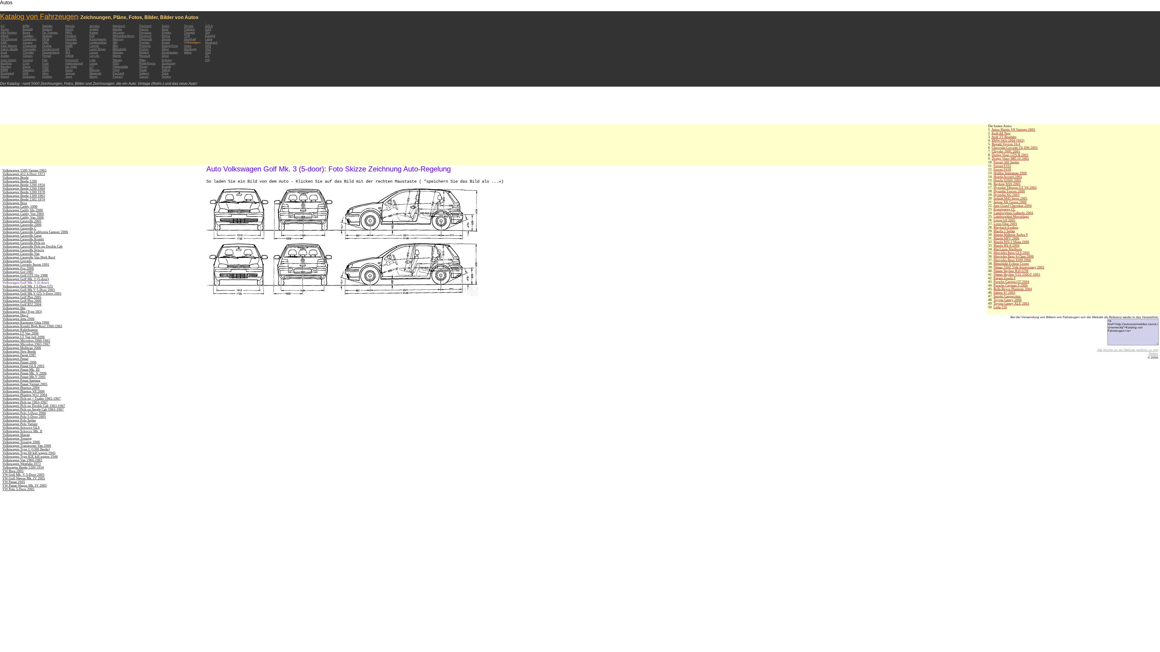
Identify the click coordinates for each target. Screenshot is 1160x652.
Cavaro (28, 42)
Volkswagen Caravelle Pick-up (23, 243)
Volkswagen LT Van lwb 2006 (23, 337)
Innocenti (71, 60)
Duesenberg (51, 52)
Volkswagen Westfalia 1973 (21, 463)
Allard (4, 35)
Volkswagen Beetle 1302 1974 (23, 199)
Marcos (94, 70)
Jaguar (70, 73)
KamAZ (210, 35)
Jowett (93, 29)
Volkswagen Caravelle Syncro (23, 250)
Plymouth (145, 39)
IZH (207, 32)
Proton (144, 49)
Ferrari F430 (1002, 169)
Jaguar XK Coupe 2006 (1010, 202)
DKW (45, 39)
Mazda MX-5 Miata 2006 (1011, 242)
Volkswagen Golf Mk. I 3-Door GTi (27, 286)
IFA (67, 49)
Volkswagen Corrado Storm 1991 (25, 264)
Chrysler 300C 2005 (1006, 151)
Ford (45, 63)
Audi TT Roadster (1004, 137)
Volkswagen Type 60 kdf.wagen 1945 (29, 453)
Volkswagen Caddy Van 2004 (23, 214)
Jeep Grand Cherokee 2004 (1013, 205)
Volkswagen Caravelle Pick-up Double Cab (32, 246)
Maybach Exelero (1006, 227)
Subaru (167, 60)
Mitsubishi (119, 49)
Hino (45, 73)
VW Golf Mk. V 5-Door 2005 (23, 474)
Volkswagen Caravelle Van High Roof (28, 257)
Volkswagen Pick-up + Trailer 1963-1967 (31, 398)
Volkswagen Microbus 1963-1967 (26, 344)
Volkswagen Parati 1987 (19, 355)
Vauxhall (190, 39)
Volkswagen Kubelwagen (20, 329)
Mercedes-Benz (123, 35)
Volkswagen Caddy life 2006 (22, 210)
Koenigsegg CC (1004, 209)
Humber (70, 35)
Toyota (188, 25)
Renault (144, 55)
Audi (4, 52)
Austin (5, 55)
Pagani (118, 76)
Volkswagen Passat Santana (21, 380)
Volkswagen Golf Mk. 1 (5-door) (25, 279)
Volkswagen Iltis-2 (15, 315)
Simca (166, 35)
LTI (91, 66)
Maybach (119, 25)
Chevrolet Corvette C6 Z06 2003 (1015, 147)
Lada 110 (1000, 307)
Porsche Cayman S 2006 (1011, 285)
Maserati (95, 73)
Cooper (28, 60)
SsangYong (170, 45)
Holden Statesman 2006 (1010, 173)
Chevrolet (29, 49)
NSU (116, 63)
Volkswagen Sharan (16, 434)
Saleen (144, 73)
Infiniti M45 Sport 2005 (1010, 198)
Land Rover (97, 49)
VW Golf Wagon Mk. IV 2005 (23, 478)
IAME (69, 45)
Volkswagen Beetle (15, 177)
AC (3, 25)
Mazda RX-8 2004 (1007, 245)
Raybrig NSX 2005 (1007, 184)
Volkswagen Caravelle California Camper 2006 (35, 232)
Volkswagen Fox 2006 (18, 268)
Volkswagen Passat (15, 358)
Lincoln (94, 55)
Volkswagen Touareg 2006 (21, 442)
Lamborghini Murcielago (1011, 216)
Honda (70, 25)
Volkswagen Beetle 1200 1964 (23, 188)
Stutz (165, 55)
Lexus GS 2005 (1004, 220)
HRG (68, 32)
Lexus (93, 52)
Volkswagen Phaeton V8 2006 (23, 391)
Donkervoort (50, 49)
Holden (47, 76)
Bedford (6, 63)
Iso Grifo (71, 66)
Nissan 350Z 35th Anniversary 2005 (1019, 267)
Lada (208, 39)
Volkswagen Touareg (17, 438)
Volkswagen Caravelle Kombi (23, 239)
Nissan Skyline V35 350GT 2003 (1017, 274)
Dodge (47, 45)
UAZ (208, 45)
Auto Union (8, 60)
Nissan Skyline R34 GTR (1011, 271)
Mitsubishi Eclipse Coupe (1011, 263)
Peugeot (145, 35)
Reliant (144, 52)
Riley (142, 60)
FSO (45, 66)
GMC (45, 70)
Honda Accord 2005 (1008, 176)
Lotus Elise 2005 (1005, 223)
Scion (165, 25)
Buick (26, 32)
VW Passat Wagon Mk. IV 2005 (24, 485)
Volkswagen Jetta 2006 (18, 319)
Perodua (145, 32)
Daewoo (28, 70)
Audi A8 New (1000, 133)
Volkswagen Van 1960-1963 (22, 460)
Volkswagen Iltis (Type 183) (22, 311)
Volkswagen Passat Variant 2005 (24, 384)
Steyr (165, 49)
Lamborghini (98, 42)
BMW (4, 70)
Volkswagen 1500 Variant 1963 (24, 170)
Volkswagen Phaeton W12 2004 (24, 395)
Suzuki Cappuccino (1007, 296)
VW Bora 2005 (13, 471)
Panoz (143, 29)
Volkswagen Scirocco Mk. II (22, 431)
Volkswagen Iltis (13, 308)
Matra (93, 76)
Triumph (189, 32)
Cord (26, 63)
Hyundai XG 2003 (1007, 195)
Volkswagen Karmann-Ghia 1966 (25, 322)
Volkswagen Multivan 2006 (21, 348)
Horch (69, 29)
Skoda (166, 39)
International (74, 63)
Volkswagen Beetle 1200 (19, 181)
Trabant (189, 29)
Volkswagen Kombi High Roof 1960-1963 (32, 326)
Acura (5, 29)
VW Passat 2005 (13, 482)
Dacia (27, 66)
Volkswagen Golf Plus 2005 (21, 297)
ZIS (207, 60)
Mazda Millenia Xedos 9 (1011, 234)
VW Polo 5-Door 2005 (18, 489)
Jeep (68, 76)
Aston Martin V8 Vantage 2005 (1013, 129)
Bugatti (28, 29)
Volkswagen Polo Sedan (19, 420)
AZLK (209, 25)
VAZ (208, 49)
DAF (26, 73)
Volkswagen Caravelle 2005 (21, 221)
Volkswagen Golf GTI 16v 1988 (25, 275)
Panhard (145, 25)
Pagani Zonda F (1005, 278)
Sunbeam (168, 63)
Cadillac (28, 35)
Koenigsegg (97, 39)
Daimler (47, 25)
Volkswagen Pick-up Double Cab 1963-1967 (33, 406)
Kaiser (93, 32)
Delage (47, 35)
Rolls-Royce (147, 63)
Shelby (166, 32)
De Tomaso (50, 32)
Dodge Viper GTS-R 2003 (1010, 155)
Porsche (145, 45)
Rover (143, 66)
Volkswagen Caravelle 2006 (21, 224)
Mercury (118, 39)
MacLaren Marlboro (1008, 249)
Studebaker (170, 52)
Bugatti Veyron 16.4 (1006, 144)
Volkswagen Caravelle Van (21, 253)
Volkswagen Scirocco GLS (21, 427)
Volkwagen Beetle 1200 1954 (23, 467)
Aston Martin (9, 49)
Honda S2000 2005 (1007, 180)
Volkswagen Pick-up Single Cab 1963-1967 (33, 409)
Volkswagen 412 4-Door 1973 (23, 174)
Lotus (93, 63)
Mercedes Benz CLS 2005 (1012, 252)
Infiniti (69, 55)
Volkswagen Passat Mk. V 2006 (24, 373)
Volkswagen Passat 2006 (19, 362)
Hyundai (71, 42)
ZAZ (208, 52)
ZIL (207, 55)
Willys (188, 52)
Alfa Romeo (9, 32)
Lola (92, 60)
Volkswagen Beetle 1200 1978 (23, 192)
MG (115, 42)
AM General (9, 39)
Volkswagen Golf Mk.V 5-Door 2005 (28, 290)
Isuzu (69, 70)
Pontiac (144, 42)
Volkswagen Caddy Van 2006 (23, 217)
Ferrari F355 (1002, 166)
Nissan (117, 60)
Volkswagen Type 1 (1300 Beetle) (26, 449)
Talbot (166, 70)
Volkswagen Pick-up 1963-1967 (25, 402)
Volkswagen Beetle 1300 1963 (23, 195)
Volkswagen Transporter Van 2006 (26, 445)
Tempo (166, 76)
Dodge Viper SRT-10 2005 (1010, 158)
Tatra (165, 73)
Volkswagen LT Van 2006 (20, 333)
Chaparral (29, 45)
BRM (26, 25)
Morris (117, 55)
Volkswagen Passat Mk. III (21, 369)
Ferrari (46, 55)
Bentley (6, 66)
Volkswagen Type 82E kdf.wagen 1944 (30, 456)
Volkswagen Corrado (17, 261)
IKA (67, 52)
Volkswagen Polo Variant (19, 424)
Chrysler (28, 52)
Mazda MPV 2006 (1006, 238)
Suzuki (166, 66)
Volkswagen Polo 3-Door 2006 (24, 413)
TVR (187, 35)
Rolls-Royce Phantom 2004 (1013, 289)
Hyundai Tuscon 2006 (1009, 191)
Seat (165, 29)
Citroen (28, 55)
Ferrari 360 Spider (1006, 162)
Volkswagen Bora (14, 203)
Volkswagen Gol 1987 (18, 271)
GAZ (208, 29)
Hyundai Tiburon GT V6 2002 (1015, 187)
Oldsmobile (120, 66)
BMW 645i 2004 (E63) (1008, 140)
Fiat (44, 60)
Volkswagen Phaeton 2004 (21, 387)
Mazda (117, 29)
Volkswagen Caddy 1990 (19, 206)
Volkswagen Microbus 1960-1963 (26, 340)
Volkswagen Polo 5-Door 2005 (24, 416)
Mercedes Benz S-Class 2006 (1014, 256)
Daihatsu (29, 76)
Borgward (7, 73)
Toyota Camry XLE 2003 (1011, 303)
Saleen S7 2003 (1004, 292)
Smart (166, 42)
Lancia (94, 45)
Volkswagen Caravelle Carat (21, 235)
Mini (115, 45)
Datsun (47, 29)
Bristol (5, 76)
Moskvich (211, 42)
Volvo (188, 45)
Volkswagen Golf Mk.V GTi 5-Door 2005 (31, 293)
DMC (45, 42)
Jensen (94, 25)
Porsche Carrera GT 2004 (1011, 281)
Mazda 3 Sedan (1004, 231)
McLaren (119, 32)
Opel (116, 70)
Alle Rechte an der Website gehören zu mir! (1127, 350)
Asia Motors (9, 45)
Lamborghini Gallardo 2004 (1013, 213)
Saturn (144, 76)
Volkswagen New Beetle (19, 351)
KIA (92, 35)
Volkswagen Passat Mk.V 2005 (24, 377)
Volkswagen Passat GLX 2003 (23, 366)
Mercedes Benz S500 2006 (1012, 260)
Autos (1153, 354)
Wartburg (190, 49)
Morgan (118, 52)
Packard (118, 73)
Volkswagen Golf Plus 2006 (21, 300)
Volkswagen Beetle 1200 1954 (23, 185)
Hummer (71, 39)
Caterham (29, 39)
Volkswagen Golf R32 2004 (21, 304)
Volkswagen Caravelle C (19, 228)
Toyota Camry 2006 (1008, 300)
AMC (4, 42)
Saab (143, 70)
